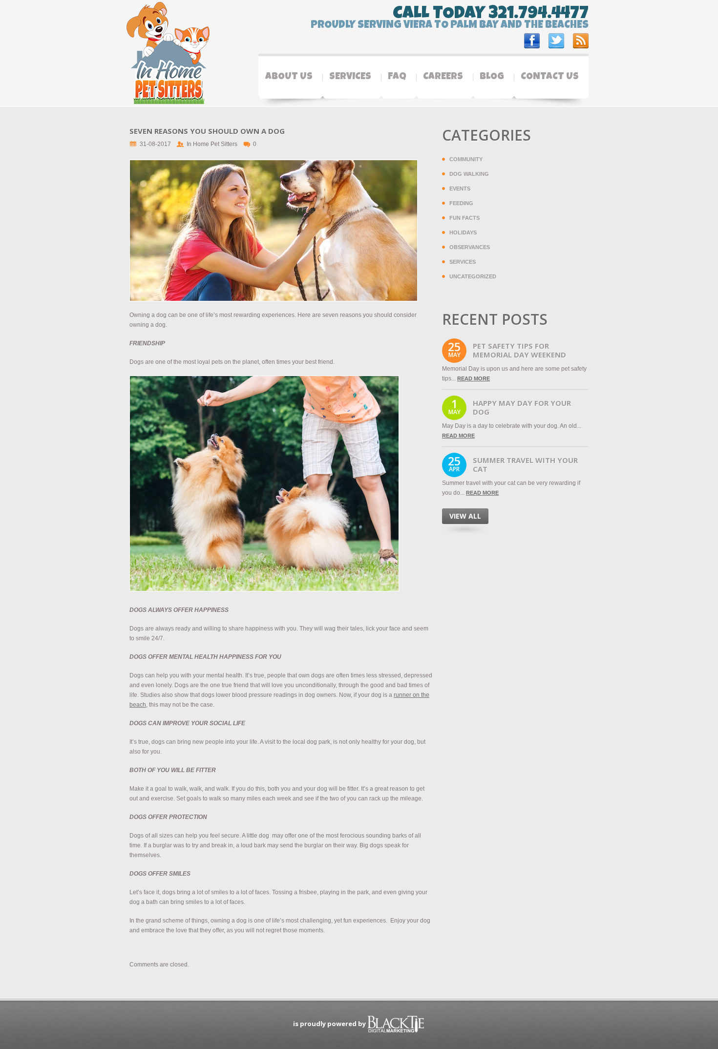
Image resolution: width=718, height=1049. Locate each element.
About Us (289, 77)
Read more (473, 378)
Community (466, 159)
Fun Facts (464, 218)
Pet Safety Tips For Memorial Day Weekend (519, 350)
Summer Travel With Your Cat (525, 464)
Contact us (550, 77)
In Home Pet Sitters (212, 144)
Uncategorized (472, 276)
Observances (469, 247)
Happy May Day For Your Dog (522, 407)
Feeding (461, 203)
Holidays (463, 232)
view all (465, 516)
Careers (443, 77)
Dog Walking (469, 174)
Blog (492, 77)
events (459, 188)
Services (350, 77)
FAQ (397, 77)
